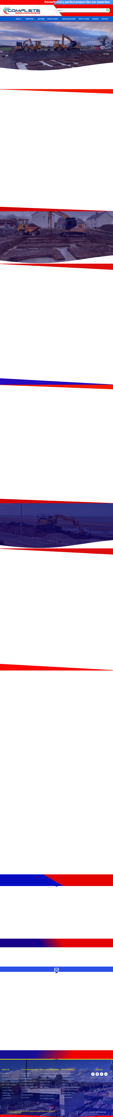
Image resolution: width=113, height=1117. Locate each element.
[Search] (108, 10)
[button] (22, 19)
